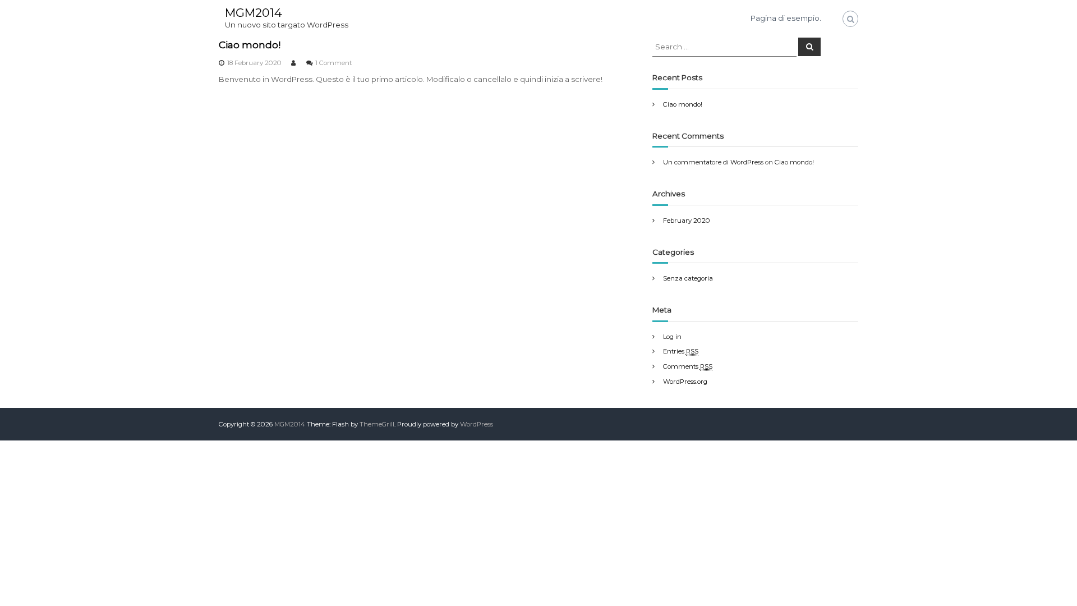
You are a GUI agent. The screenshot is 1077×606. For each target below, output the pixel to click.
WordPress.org (685, 381)
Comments (687, 366)
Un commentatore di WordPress (713, 162)
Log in (672, 337)
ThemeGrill (377, 424)
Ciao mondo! (249, 44)
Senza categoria (688, 278)
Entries (680, 351)
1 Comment (333, 63)
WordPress (476, 424)
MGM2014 (253, 13)
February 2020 (686, 220)
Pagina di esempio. (786, 17)
